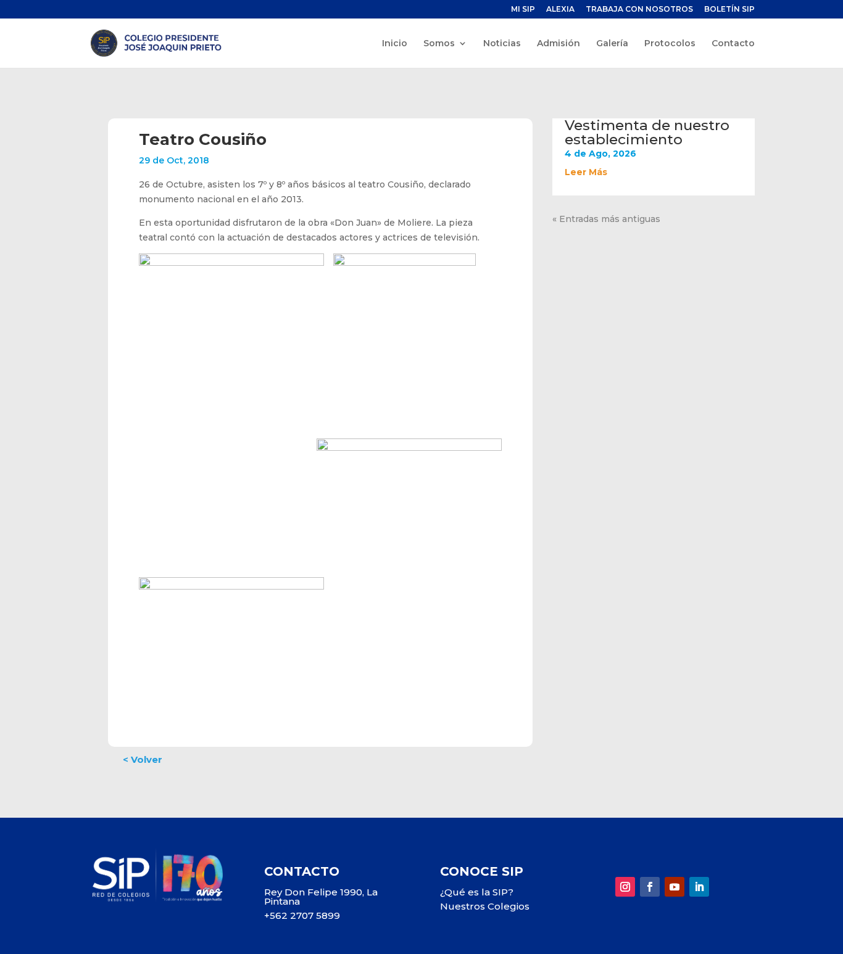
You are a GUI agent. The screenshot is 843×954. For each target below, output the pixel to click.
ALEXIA (560, 10)
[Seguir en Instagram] (625, 887)
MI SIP (523, 10)
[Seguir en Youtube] (674, 887)
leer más (586, 172)
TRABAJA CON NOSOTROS (639, 10)
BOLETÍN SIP (729, 10)
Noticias (502, 44)
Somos (439, 44)
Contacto (733, 44)
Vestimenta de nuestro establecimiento (647, 132)
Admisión (558, 44)
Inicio (394, 44)
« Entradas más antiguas (606, 218)
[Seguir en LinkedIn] (699, 887)
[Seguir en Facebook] (650, 887)
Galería (612, 44)
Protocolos (670, 44)
